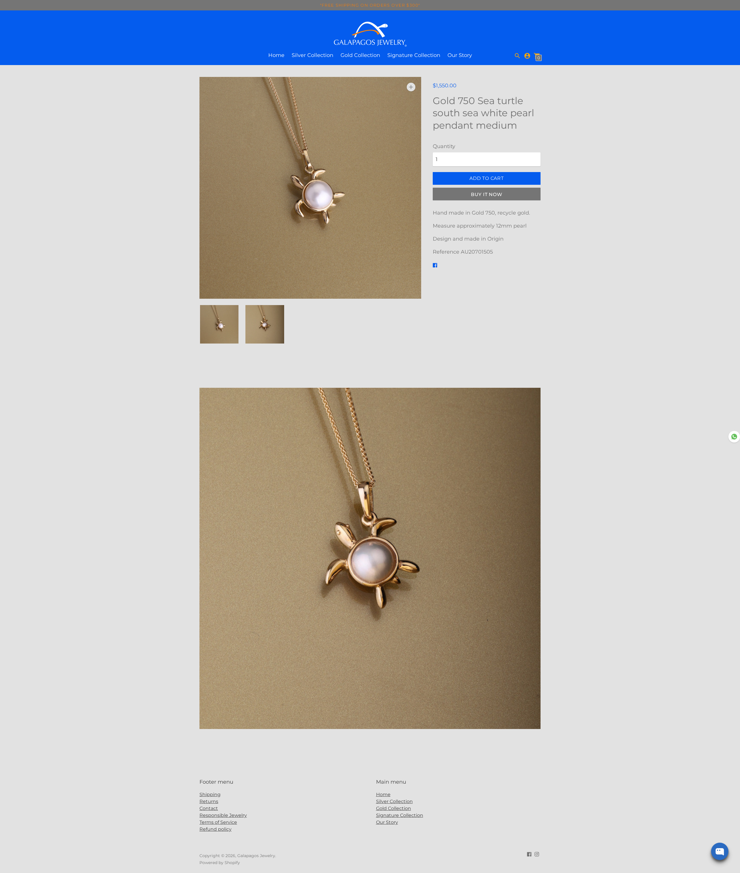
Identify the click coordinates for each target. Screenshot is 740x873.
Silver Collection (312, 55)
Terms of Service (218, 822)
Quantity (444, 146)
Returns (208, 801)
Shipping (210, 794)
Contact (208, 808)
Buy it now (486, 194)
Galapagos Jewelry (256, 855)
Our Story (459, 55)
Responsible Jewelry (223, 815)
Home (276, 55)
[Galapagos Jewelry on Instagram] (536, 854)
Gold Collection (360, 55)
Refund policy (215, 829)
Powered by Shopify (219, 862)
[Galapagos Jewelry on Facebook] (529, 854)
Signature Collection (413, 55)
